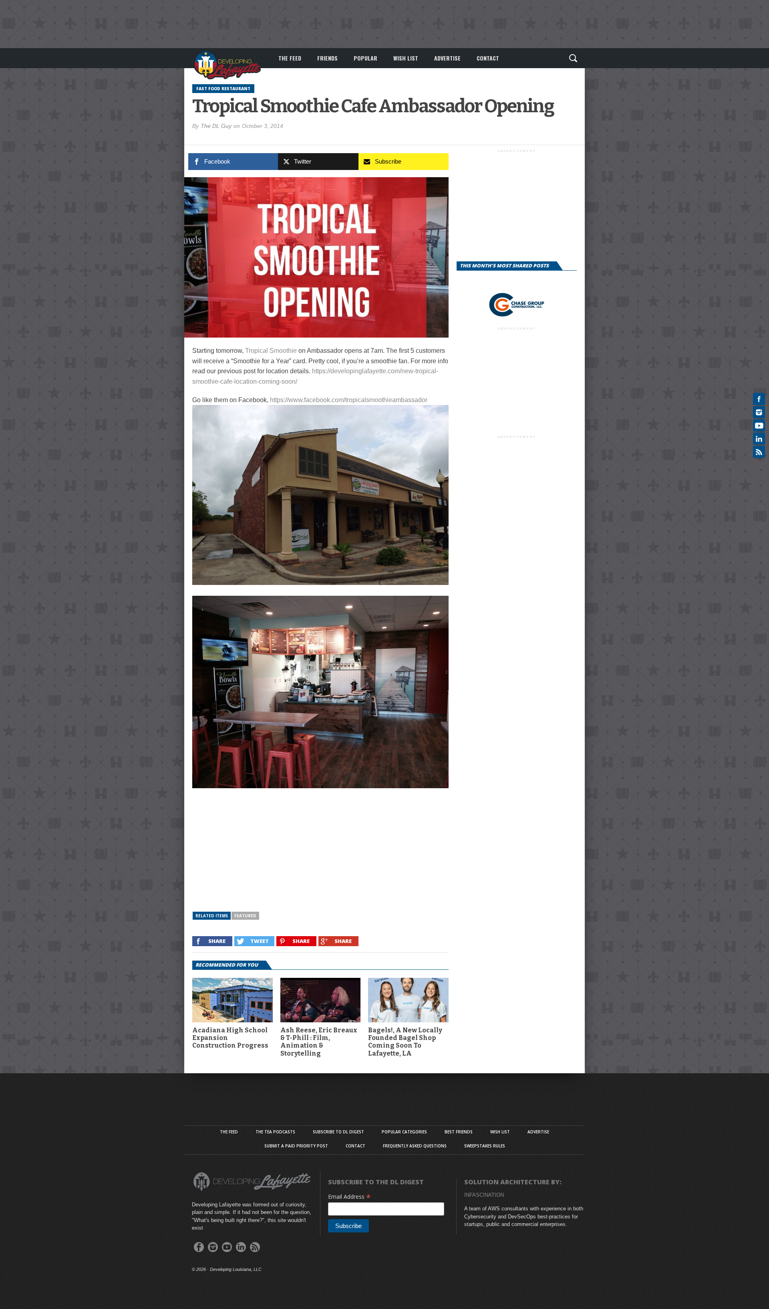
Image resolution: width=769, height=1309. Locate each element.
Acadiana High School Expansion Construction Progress (230, 1037)
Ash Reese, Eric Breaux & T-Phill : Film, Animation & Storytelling (318, 1041)
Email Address (349, 1196)
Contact (488, 58)
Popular (365, 58)
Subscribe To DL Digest (338, 1132)
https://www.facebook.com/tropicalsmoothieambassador (348, 400)
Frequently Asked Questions (415, 1146)
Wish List (405, 58)
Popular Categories (404, 1132)
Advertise (447, 58)
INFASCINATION (484, 1195)
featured (245, 916)
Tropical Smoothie (271, 350)
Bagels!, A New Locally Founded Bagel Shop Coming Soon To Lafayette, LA (405, 1041)
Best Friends (459, 1132)
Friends (327, 58)
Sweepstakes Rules (484, 1146)
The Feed (289, 58)
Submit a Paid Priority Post (296, 1146)
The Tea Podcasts (275, 1132)
